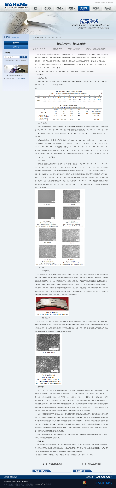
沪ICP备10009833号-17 (38, 484)
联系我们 (19, 481)
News (72, 8)
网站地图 (111, 3)
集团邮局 (25, 481)
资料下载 (16, 47)
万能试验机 (13, 477)
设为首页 (104, 3)
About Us (48, 8)
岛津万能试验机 (9, 60)
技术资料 (51, 37)
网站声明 (6, 481)
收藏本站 (97, 3)
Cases (96, 8)
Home (35, 8)
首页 (46, 37)
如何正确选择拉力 (94, 464)
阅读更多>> (21, 78)
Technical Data (84, 8)
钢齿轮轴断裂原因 (55, 464)
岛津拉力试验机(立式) (99, 49)
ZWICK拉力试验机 (20, 60)
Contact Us (108, 8)
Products (60, 8)
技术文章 (16, 43)
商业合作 (13, 481)
